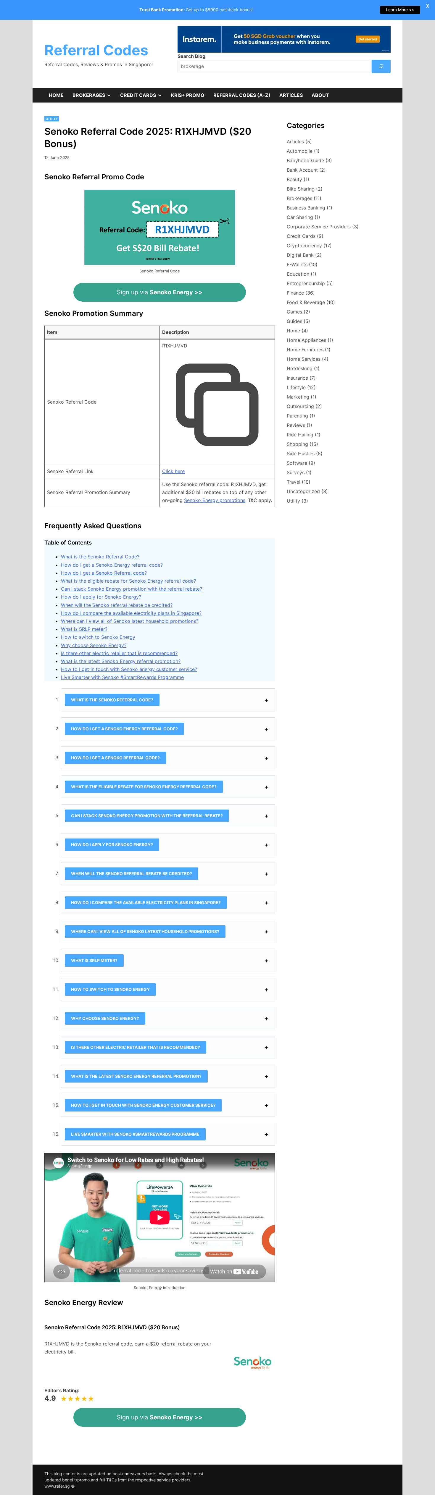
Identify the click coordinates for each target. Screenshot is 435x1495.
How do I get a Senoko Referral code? (104, 573)
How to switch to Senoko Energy (98, 637)
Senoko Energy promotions (214, 500)
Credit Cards (143, 97)
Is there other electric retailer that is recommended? (119, 653)
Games (294, 312)
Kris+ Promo (187, 95)
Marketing (298, 397)
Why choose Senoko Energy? (93, 645)
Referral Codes (96, 50)
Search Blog (191, 56)
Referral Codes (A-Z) (241, 95)
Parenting (297, 416)
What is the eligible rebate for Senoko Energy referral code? (128, 581)
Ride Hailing (300, 435)
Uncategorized (303, 491)
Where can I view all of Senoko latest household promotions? (129, 621)
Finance (295, 293)
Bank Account (302, 170)
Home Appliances (306, 340)
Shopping (297, 444)
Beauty (294, 179)
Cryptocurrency (304, 245)
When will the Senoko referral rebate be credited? (117, 605)
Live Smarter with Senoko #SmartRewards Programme (122, 677)
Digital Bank (300, 255)
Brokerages (94, 97)
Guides (294, 321)
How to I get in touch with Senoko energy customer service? (129, 669)
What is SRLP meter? (84, 629)
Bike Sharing (301, 189)
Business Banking (306, 208)
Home (56, 95)
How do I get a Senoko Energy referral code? (112, 565)
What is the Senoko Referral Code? (100, 557)
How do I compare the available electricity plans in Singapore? (131, 613)
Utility (52, 119)
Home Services (303, 359)
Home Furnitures (305, 349)
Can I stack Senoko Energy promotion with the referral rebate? (131, 589)
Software (297, 463)
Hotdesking (299, 368)
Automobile (299, 151)
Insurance (297, 378)
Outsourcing (300, 406)
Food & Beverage (306, 302)
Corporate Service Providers (319, 227)
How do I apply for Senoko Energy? (101, 597)
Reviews (296, 425)
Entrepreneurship (306, 283)
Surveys (295, 472)
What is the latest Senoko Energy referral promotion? (121, 661)
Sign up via (160, 292)
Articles (291, 95)
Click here (173, 471)
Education (298, 274)
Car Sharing (300, 217)
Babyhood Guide (305, 160)
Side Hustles (301, 453)
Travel (293, 482)
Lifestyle (296, 387)
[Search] (381, 66)
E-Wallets (297, 264)
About (320, 95)
